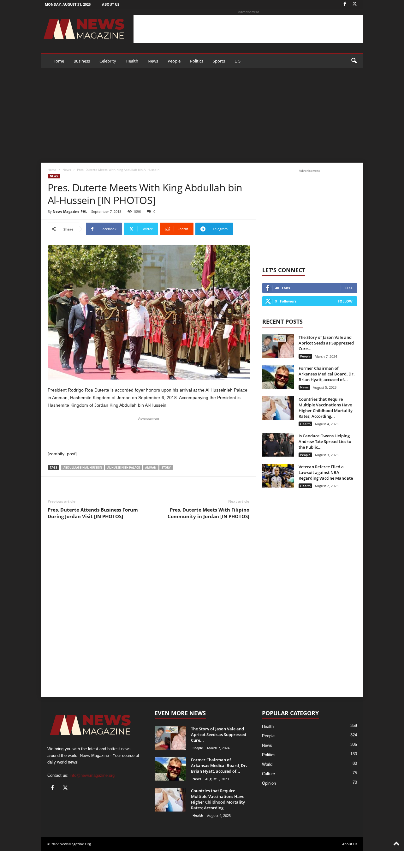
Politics (196, 61)
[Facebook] (345, 4)
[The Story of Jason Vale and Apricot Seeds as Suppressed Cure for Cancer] (278, 346)
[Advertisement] (248, 29)
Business (82, 61)
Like (349, 287)
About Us (110, 4)
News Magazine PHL (70, 211)
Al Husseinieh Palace (123, 467)
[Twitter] (355, 4)
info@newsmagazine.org (92, 775)
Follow (345, 301)
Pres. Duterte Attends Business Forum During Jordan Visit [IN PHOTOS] (93, 512)
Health (132, 61)
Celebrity (107, 61)
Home (58, 61)
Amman (150, 467)
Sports (219, 61)
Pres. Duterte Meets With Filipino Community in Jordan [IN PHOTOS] (208, 512)
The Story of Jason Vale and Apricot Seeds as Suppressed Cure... (326, 342)
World (267, 764)
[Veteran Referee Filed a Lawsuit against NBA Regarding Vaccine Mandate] (278, 476)
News (153, 61)
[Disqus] (149, 613)
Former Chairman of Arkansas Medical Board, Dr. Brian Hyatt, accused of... (327, 373)
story (166, 467)
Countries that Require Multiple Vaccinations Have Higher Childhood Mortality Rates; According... (326, 407)
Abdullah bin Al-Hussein (82, 467)
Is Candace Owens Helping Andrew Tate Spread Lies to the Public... (325, 441)
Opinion (269, 783)
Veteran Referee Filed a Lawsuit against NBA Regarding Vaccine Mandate (326, 472)
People (174, 61)
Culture (268, 773)
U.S (238, 61)
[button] (354, 61)
